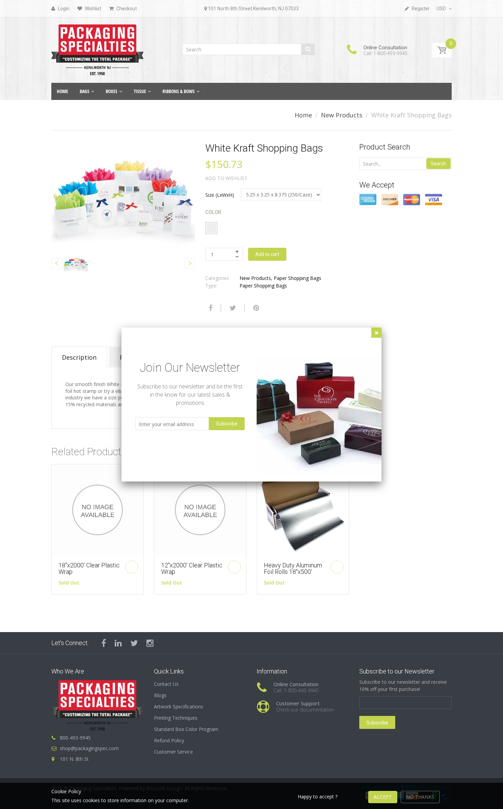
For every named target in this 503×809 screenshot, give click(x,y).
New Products (341, 115)
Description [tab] (79, 357)
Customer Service (173, 751)
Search (438, 163)
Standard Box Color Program (186, 729)
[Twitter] (232, 308)
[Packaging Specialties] (97, 48)
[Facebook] (209, 308)
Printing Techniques (175, 718)
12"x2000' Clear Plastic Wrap (191, 569)
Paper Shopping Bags (297, 278)
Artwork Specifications (178, 706)
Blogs (160, 695)
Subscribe (377, 722)
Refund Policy (169, 740)
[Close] (376, 333)
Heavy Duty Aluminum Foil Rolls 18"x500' (293, 569)
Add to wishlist (226, 178)
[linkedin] (118, 643)
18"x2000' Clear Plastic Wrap (89, 569)
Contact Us (166, 684)
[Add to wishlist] (57, 473)
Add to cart (267, 254)
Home (303, 115)
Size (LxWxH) (219, 195)
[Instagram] (150, 643)
